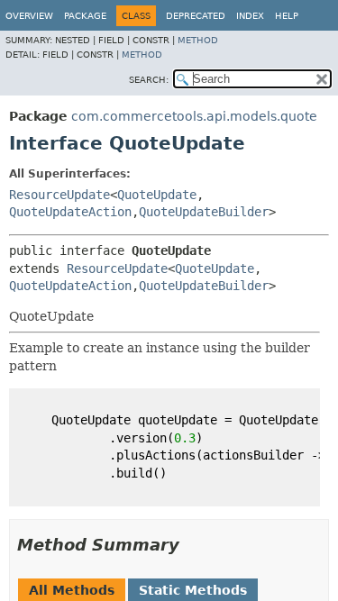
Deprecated (195, 16)
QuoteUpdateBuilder (204, 212)
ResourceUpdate (59, 194)
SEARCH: (149, 80)
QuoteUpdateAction (70, 212)
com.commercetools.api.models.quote (194, 116)
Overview (29, 16)
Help (286, 16)
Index (250, 16)
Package (85, 16)
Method (198, 40)
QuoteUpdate (156, 194)
